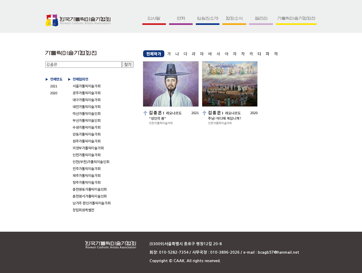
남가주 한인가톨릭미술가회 (92, 202)
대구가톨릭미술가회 (87, 99)
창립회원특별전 (83, 209)
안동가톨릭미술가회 (87, 134)
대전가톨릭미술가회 (87, 106)
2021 (53, 85)
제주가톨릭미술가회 (87, 175)
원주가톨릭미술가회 (87, 141)
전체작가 (153, 53)
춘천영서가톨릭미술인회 (90, 196)
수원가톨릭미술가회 (87, 127)
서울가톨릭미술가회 (87, 85)
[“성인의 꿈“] (171, 84)
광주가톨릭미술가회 (87, 92)
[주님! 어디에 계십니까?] (230, 84)
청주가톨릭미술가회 (87, 182)
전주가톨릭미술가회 (87, 168)
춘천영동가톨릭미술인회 (90, 189)
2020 (53, 92)
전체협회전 (80, 79)
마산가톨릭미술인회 (87, 113)
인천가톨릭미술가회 (87, 154)
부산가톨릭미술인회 (87, 120)
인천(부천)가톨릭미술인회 (91, 161)
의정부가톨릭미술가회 (88, 147)
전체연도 (56, 79)
